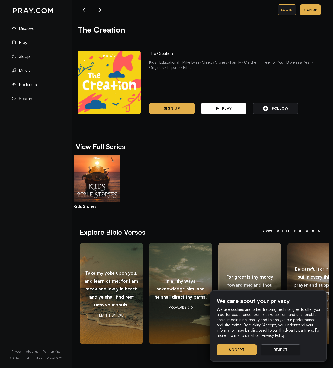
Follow (280, 108)
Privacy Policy (273, 335)
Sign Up (310, 10)
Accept (237, 349)
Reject (280, 349)
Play (227, 108)
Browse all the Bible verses (290, 231)
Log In (287, 10)
